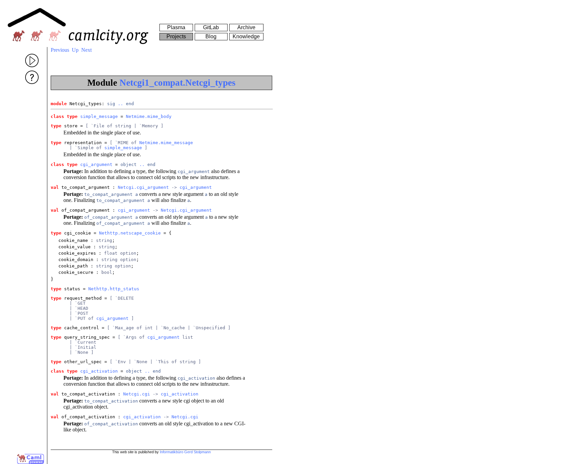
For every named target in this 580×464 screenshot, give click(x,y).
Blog (210, 36)
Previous (60, 50)
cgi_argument (96, 164)
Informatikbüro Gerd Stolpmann (185, 452)
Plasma (176, 27)
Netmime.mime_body (149, 116)
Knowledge (246, 36)
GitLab (211, 27)
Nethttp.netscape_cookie (130, 233)
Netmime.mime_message (166, 142)
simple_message (99, 116)
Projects (176, 36)
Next (86, 50)
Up (75, 50)
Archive (246, 27)
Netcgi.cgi (136, 393)
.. (120, 103)
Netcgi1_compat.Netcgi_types (177, 83)
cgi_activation (99, 371)
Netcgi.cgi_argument (143, 187)
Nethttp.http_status (113, 288)
